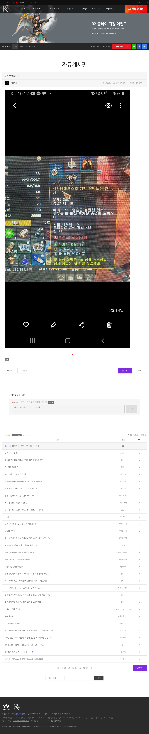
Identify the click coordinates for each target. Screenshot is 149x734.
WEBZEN (6, 707)
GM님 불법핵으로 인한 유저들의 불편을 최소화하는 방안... (28, 638)
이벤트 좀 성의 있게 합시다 (15, 567)
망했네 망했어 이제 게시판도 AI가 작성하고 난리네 (24, 602)
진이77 (122, 574)
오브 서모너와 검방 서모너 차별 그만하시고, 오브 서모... (27, 538)
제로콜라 (123, 638)
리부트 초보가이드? (12, 623)
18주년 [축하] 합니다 (13, 609)
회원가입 (139, 2)
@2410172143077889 (123, 609)
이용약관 (5, 714)
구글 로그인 (144, 46)
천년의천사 (123, 524)
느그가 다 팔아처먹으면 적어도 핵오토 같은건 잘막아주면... (29, 630)
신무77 (122, 623)
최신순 (130, 435)
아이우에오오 (122, 496)
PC (23, 2)
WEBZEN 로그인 (121, 46)
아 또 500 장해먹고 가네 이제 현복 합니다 (21, 488)
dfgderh (123, 567)
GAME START (136, 9)
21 (58, 668)
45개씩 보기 (26, 435)
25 (73, 668)
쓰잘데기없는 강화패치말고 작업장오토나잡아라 (23, 510)
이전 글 (9, 370)
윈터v (123, 545)
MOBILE (33, 2)
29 (87, 668)
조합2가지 (14, 83)
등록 (131, 409)
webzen (11, 2)
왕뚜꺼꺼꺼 (123, 538)
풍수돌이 (123, 517)
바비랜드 (123, 630)
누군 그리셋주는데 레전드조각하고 (18, 559)
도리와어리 (123, 503)
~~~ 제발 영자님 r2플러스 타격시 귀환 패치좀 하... (24, 588)
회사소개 (45, 714)
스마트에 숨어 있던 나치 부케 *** (18, 652)
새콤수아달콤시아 (122, 552)
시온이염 (123, 652)
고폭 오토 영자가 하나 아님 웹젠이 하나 (21, 524)
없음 (122, 510)
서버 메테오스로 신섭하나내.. (16, 474)
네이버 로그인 (134, 46)
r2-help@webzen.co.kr (21, 721)
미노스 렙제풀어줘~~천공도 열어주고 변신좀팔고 (23, 481)
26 (76, 668)
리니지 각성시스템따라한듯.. (16, 503)
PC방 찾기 (33, 46)
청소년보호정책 (34, 714)
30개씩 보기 (17, 435)
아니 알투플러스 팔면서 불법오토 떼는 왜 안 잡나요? (26, 581)
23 (65, 668)
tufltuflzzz (122, 453)
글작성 (124, 370)
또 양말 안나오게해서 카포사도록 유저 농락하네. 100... (27, 595)
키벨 (122, 467)
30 (91, 668)
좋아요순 (144, 435)
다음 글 (24, 370)
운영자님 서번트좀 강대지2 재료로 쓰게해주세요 (24, 659)
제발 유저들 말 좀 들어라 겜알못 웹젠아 (21, 545)
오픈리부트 (10, 616)
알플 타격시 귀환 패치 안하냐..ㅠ (18, 552)
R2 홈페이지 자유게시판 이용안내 (24, 446)
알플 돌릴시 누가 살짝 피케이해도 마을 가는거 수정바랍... (27, 574)
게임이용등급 (67, 714)
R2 (17, 707)
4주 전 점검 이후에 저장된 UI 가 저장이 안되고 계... (24, 645)
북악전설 (123, 474)
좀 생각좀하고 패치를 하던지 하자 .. (19, 496)
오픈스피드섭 (11, 453)
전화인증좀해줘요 (11, 467)
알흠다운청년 (122, 616)
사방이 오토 (10, 531)
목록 (139, 370)
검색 (99, 678)
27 (80, 668)
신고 (7, 359)
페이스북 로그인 (139, 46)
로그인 (147, 2)
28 (84, 668)
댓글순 (136, 435)
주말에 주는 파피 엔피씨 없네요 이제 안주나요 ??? (24, 460)
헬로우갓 (123, 488)
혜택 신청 (24, 46)
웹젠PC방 (55, 714)
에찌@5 (123, 659)
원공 (122, 460)
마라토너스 (123, 581)
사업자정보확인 (55, 721)
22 (62, 668)
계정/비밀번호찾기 (104, 46)
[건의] (8, 517)
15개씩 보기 (7, 435)
